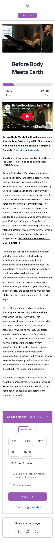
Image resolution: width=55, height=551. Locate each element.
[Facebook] (18, 531)
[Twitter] (36, 531)
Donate (27, 15)
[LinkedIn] (27, 531)
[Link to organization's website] (27, 6)
